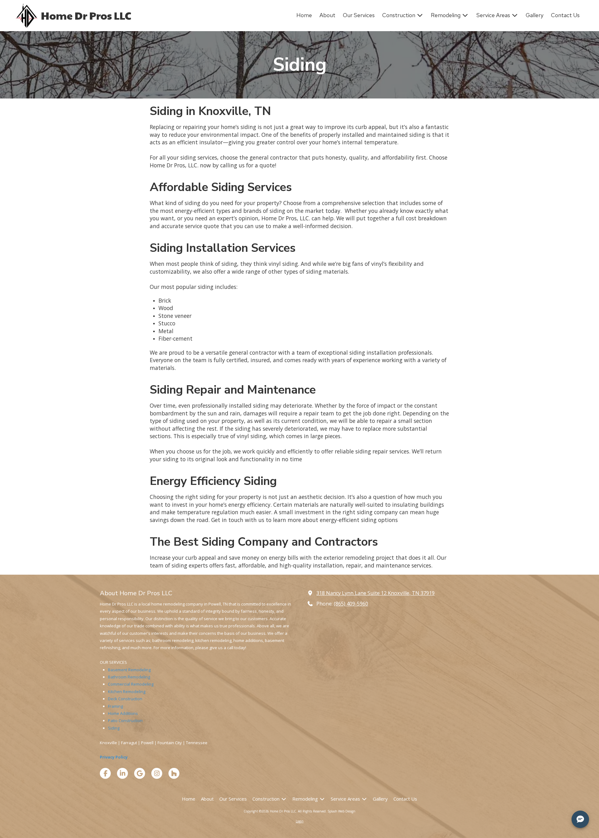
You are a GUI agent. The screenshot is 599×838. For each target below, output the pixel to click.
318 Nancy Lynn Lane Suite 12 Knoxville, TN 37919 (375, 593)
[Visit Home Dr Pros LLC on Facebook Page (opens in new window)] (105, 773)
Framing (115, 706)
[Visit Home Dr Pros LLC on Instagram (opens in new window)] (156, 773)
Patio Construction (125, 720)
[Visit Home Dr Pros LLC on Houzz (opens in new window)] (173, 773)
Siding (113, 728)
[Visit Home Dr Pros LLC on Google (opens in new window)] (139, 773)
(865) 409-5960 (351, 603)
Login (300, 821)
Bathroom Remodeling (129, 677)
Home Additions (123, 713)
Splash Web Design (341, 811)
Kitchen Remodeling (126, 691)
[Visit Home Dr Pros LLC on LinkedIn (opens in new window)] (122, 773)
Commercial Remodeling (130, 684)
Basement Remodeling (129, 670)
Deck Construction (125, 699)
